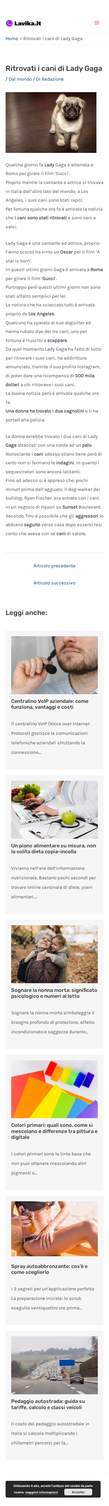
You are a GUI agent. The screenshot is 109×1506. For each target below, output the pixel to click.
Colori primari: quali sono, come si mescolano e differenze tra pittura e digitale (54, 1131)
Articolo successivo (54, 583)
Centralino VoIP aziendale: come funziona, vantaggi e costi (49, 704)
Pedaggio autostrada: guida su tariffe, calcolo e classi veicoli (48, 1404)
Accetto (78, 1492)
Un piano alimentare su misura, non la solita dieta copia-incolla (53, 849)
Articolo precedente (54, 565)
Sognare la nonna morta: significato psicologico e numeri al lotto (54, 993)
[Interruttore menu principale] (97, 22)
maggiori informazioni (41, 1492)
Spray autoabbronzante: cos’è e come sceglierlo (49, 1269)
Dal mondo (20, 79)
